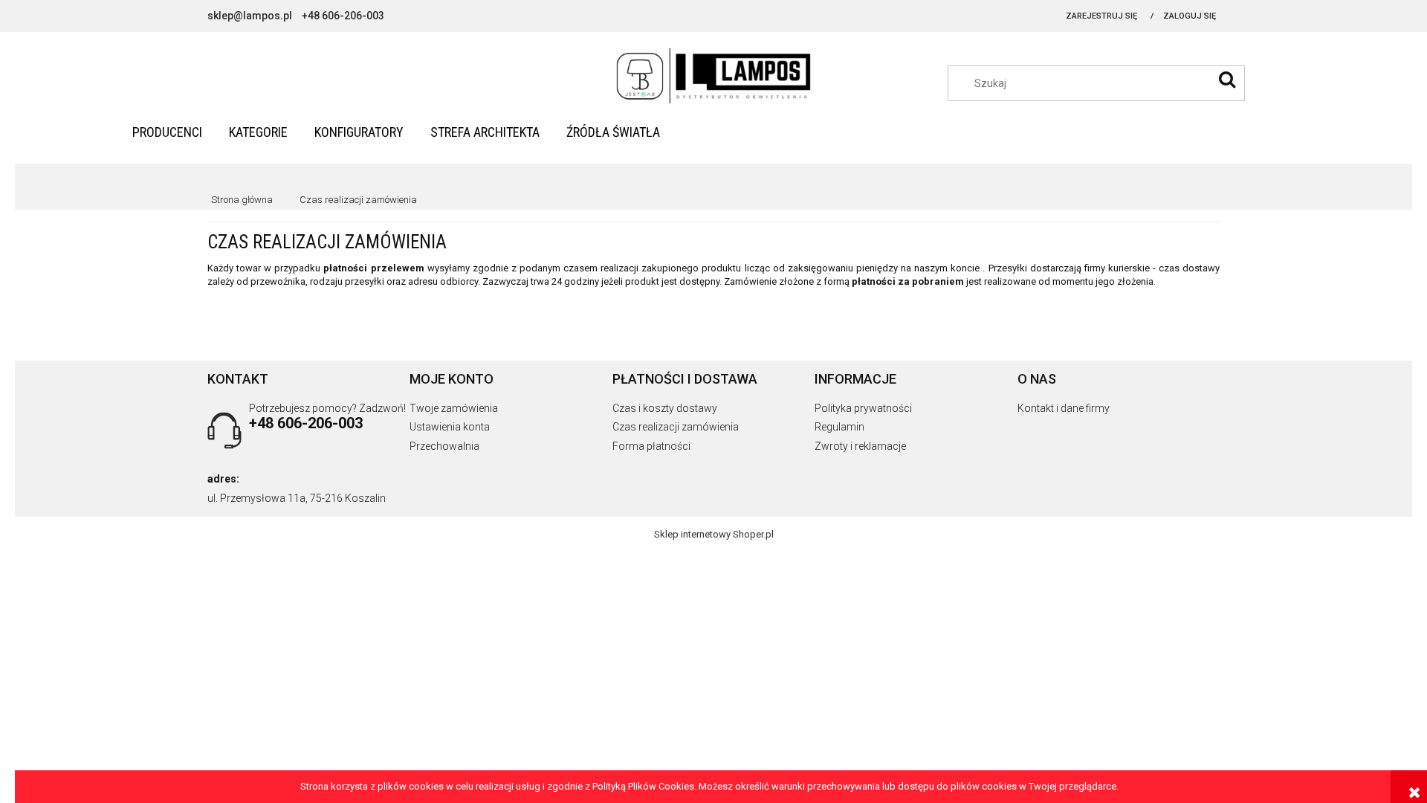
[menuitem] (167, 132)
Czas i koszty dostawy (664, 408)
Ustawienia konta (450, 427)
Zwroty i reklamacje (860, 446)
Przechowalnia (444, 446)
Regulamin (839, 427)
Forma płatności (651, 446)
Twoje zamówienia (454, 408)
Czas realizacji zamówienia (675, 427)
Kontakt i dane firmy (1063, 408)
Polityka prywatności (863, 408)
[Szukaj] (1227, 79)
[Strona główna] (713, 76)
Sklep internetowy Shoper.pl (714, 534)
